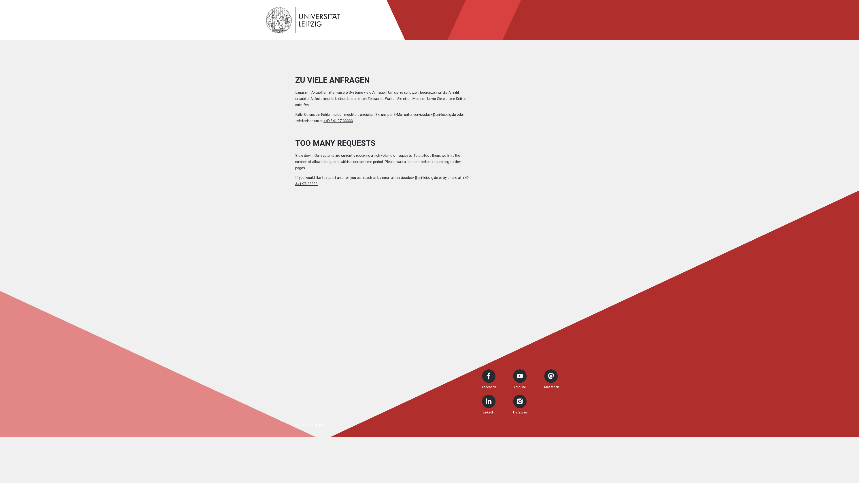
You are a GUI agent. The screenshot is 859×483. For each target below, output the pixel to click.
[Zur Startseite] (303, 20)
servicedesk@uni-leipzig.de (434, 114)
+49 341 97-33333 (338, 121)
